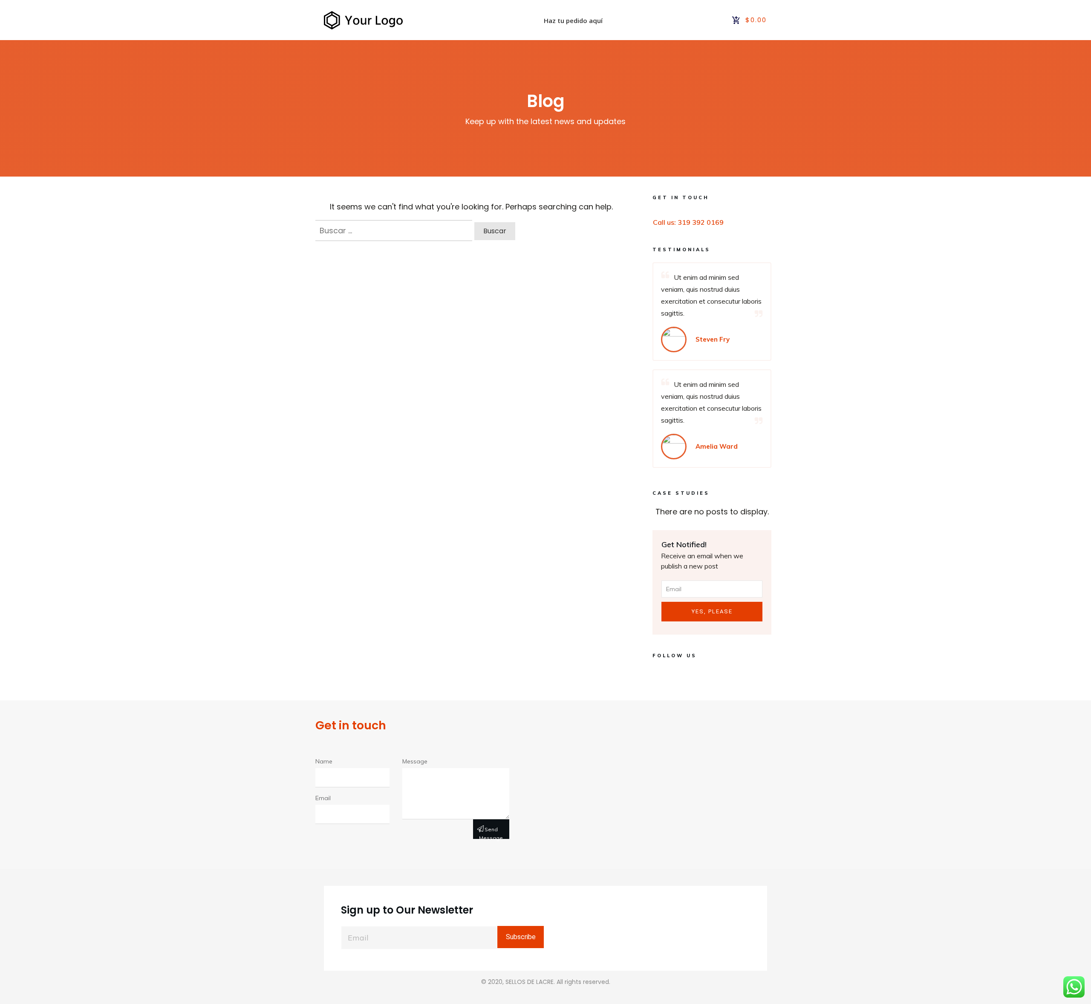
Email (323, 798)
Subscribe (521, 937)
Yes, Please (712, 611)
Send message (491, 832)
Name (323, 761)
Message (414, 761)
